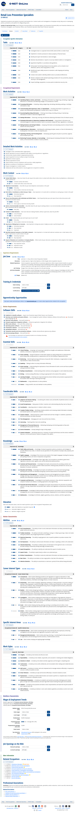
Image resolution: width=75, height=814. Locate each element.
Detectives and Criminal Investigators (20, 765)
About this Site (58, 808)
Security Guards (15, 776)
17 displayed (9, 149)
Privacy (63, 808)
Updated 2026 (71, 18)
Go (72, 4)
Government (24, 733)
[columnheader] (10, 48)
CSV (21, 42)
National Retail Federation (11, 796)
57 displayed (9, 175)
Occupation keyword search (66, 2)
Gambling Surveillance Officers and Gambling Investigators (25, 772)
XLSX (17, 42)
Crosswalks (38, 9)
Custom (17, 31)
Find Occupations (10, 9)
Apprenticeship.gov (32, 301)
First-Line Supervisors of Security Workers (21, 768)
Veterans (33, 31)
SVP (15, 275)
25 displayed (9, 394)
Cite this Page (40, 808)
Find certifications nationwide (29, 290)
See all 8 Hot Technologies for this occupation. (18, 337)
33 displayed (9, 443)
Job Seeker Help (10, 808)
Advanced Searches (21, 9)
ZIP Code (24, 287)
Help (3, 9)
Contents (5, 35)
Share (66, 9)
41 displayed (9, 94)
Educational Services (26, 732)
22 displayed (9, 45)
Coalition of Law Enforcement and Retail (15, 793)
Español (41, 31)
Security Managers (16, 778)
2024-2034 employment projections (34, 736)
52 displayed (9, 523)
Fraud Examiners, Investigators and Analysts (22, 770)
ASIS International (9, 791)
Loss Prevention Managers (17, 773)
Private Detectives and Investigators (20, 775)
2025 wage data (20, 736)
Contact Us (16, 808)
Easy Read (24, 31)
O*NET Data (31, 9)
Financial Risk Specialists (17, 767)
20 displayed (9, 761)
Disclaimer (67, 808)
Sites (71, 9)
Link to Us (34, 808)
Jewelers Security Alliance (11, 794)
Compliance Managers (16, 764)
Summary (4, 31)
